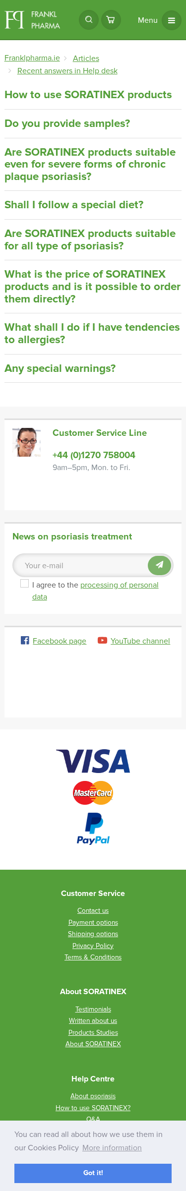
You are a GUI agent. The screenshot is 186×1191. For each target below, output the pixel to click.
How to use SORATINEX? (93, 1108)
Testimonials (93, 1009)
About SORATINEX (93, 1044)
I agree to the (102, 591)
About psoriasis (93, 1096)
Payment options (93, 922)
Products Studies (93, 1032)
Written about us (93, 1020)
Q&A (93, 1119)
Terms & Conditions (93, 957)
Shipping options (93, 934)
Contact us (93, 910)
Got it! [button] (93, 1173)
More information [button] (112, 1148)
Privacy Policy (93, 946)
